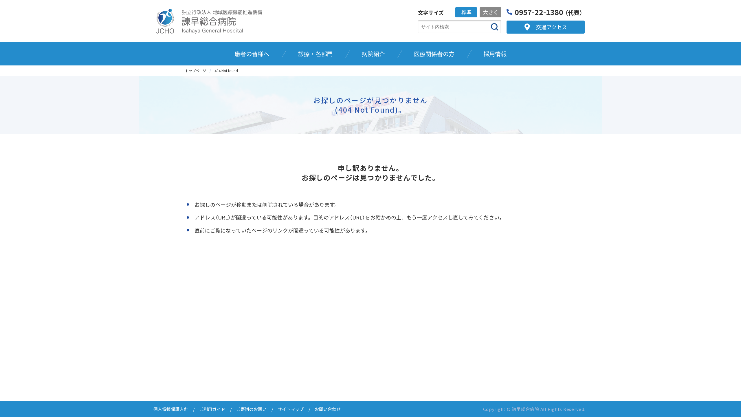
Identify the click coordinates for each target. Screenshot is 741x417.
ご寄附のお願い (251, 409)
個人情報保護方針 (170, 409)
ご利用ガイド (212, 409)
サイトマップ (291, 409)
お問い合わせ (328, 409)
